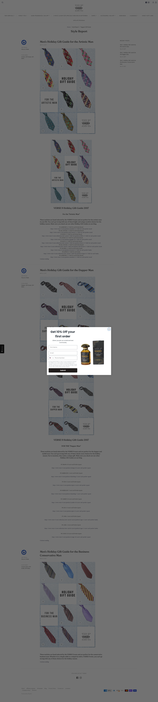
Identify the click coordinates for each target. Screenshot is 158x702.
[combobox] (51, 358)
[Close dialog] (109, 329)
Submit (63, 370)
